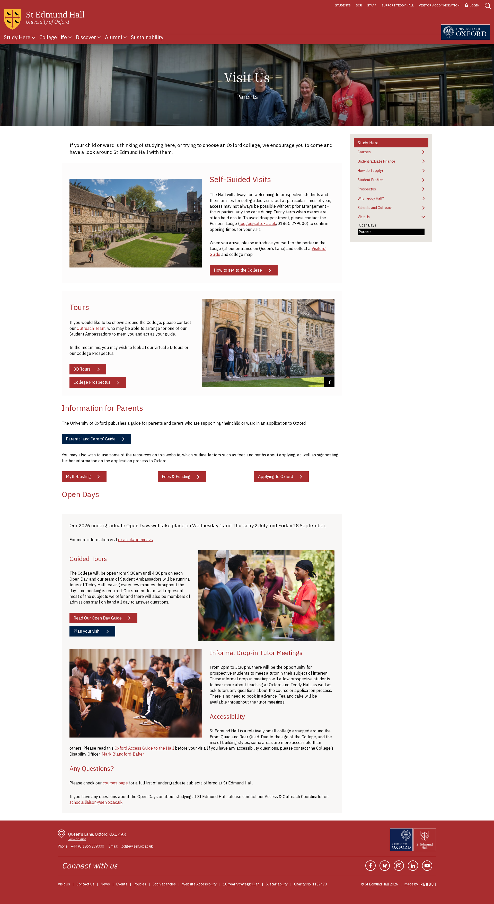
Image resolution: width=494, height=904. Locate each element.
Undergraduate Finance (376, 161)
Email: (113, 846)
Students (343, 5)
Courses (364, 152)
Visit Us (364, 217)
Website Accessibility (199, 884)
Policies (140, 884)
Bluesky (385, 865)
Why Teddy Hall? (371, 198)
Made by (420, 884)
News (105, 884)
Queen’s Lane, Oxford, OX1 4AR (97, 836)
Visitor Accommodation (439, 5)
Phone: (63, 846)
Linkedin (413, 865)
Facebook (370, 865)
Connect (76, 865)
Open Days (367, 225)
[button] (487, 5)
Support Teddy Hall (398, 5)
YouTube (427, 865)
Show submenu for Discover (99, 37)
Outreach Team (91, 328)
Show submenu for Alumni (125, 37)
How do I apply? (370, 170)
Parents (365, 232)
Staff (371, 5)
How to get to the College (238, 270)
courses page (115, 782)
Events (121, 884)
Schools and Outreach (375, 207)
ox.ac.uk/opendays (135, 539)
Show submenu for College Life (70, 37)
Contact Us (85, 884)
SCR (359, 5)
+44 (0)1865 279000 (87, 846)
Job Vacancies (164, 884)
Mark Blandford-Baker (123, 754)
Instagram (399, 865)
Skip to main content (18, 5)
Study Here (368, 142)
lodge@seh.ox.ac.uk (258, 223)
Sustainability (277, 884)
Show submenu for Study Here (33, 37)
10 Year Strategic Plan (241, 884)
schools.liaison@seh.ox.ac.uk (95, 802)
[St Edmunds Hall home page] (44, 19)
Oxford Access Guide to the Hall (144, 748)
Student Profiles (371, 180)
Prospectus (367, 189)
